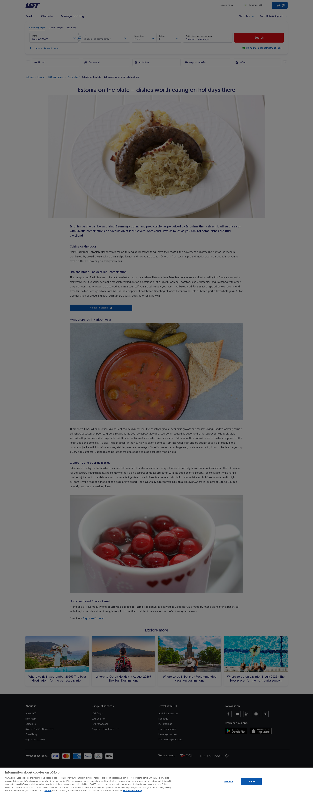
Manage (228, 781)
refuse (48, 790)
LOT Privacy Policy (132, 790)
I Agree (251, 781)
